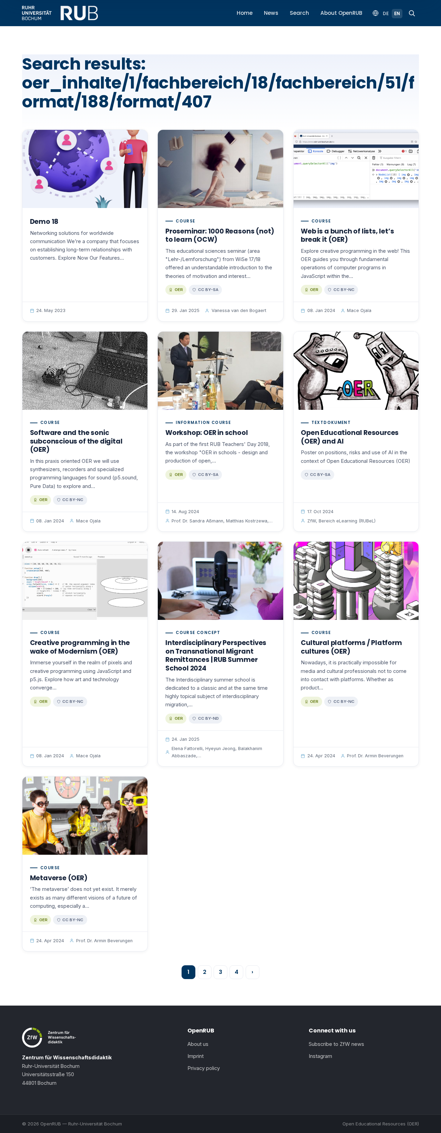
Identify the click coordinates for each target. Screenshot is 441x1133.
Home (245, 13)
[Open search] (411, 13)
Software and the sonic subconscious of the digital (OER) (76, 441)
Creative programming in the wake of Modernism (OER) (80, 647)
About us (197, 1044)
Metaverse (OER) (59, 878)
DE (386, 13)
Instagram (320, 1056)
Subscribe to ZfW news (336, 1044)
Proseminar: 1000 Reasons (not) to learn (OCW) (219, 236)
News (271, 13)
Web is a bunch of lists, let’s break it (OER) (347, 236)
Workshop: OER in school (206, 432)
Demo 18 (44, 221)
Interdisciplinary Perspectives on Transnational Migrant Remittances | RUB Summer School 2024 (215, 655)
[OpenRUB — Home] (60, 13)
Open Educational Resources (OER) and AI (350, 437)
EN (397, 13)
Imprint (195, 1056)
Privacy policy (203, 1068)
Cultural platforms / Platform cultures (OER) (351, 647)
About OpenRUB (341, 13)
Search (299, 13)
